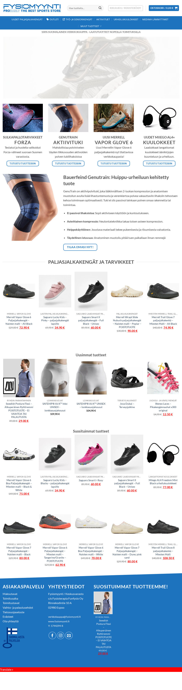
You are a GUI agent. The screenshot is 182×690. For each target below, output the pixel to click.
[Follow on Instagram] (61, 635)
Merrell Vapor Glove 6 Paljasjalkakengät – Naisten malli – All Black (19, 320)
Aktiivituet (103, 19)
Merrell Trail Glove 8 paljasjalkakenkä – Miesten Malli (163, 551)
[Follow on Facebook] (52, 635)
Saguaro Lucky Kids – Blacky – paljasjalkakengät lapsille (55, 483)
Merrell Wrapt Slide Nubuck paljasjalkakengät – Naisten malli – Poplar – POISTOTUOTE (127, 322)
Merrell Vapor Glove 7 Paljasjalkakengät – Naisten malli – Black (19, 551)
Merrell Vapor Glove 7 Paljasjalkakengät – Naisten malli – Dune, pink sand (127, 552)
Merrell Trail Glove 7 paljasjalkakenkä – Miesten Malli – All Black (163, 320)
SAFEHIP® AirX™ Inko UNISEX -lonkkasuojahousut (54, 407)
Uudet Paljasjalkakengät (27, 19)
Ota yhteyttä (10, 621)
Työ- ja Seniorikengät (79, 19)
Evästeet (8, 616)
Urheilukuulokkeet (126, 19)
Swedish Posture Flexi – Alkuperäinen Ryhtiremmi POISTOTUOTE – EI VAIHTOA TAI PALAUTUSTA (19, 410)
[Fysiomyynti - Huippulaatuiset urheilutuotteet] (32, 8)
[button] (125, 8)
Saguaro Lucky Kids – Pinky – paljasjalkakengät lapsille (55, 320)
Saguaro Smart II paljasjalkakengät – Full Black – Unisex (91, 320)
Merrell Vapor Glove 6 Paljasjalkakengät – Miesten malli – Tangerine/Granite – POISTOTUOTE (55, 554)
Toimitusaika (10, 598)
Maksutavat (10, 593)
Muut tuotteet (90, 26)
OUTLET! (54, 19)
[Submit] (100, 8)
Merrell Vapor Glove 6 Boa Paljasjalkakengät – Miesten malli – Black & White (19, 485)
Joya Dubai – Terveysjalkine (127, 405)
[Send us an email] (69, 635)
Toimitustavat (11, 603)
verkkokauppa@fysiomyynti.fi (64, 616)
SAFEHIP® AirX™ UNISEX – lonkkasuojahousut (91, 405)
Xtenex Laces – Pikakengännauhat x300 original (163, 407)
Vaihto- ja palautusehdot (18, 607)
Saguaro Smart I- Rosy (91, 480)
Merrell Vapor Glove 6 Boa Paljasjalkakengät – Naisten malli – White (91, 551)
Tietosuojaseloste (13, 612)
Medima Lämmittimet (155, 19)
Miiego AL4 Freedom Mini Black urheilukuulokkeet (163, 482)
